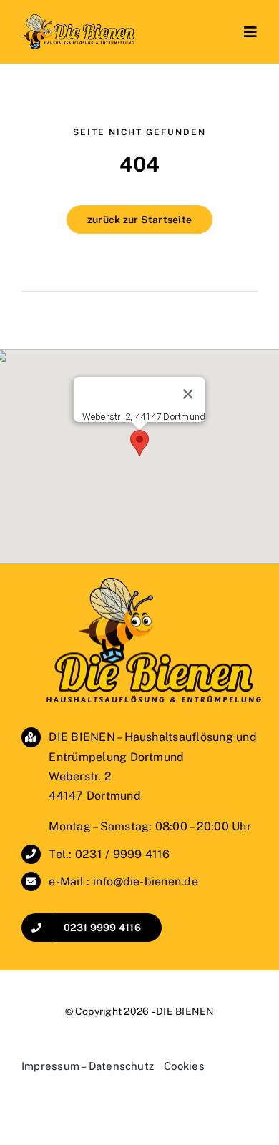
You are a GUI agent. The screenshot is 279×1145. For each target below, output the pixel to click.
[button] (139, 443)
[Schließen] (188, 394)
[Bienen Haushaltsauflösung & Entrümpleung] (77, 19)
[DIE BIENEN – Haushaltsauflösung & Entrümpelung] (153, 583)
